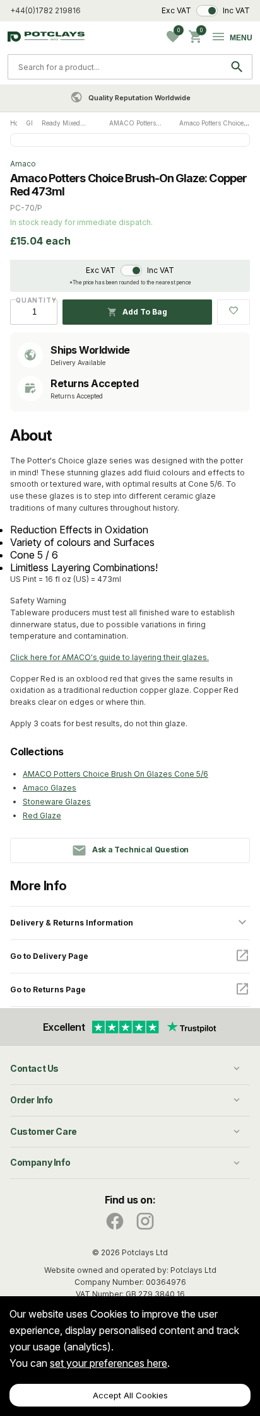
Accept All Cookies (130, 1395)
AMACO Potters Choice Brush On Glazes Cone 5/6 (115, 774)
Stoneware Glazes (57, 801)
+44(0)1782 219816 (45, 10)
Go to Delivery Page (49, 956)
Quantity (34, 300)
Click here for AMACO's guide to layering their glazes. (109, 657)
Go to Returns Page (48, 989)
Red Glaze (42, 815)
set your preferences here (108, 1363)
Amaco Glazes (49, 787)
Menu (241, 37)
